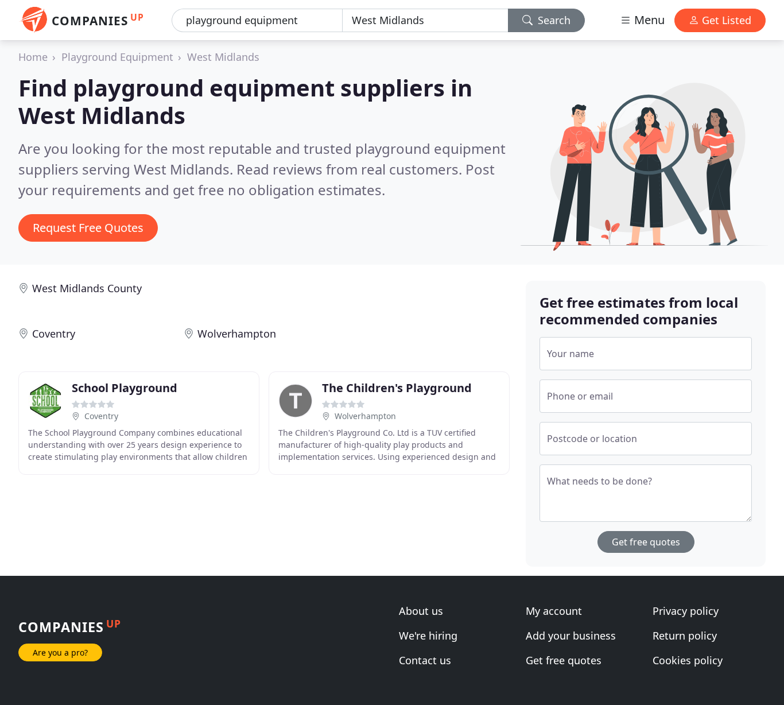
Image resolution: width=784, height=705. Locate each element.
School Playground (124, 388)
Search (552, 20)
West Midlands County (87, 288)
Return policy (685, 635)
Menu (648, 20)
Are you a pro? (60, 652)
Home (33, 57)
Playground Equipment (117, 57)
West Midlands (223, 57)
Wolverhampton (236, 333)
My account (554, 611)
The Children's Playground (397, 388)
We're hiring (428, 635)
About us (421, 611)
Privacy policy (686, 611)
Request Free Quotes (88, 227)
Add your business (571, 635)
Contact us (425, 660)
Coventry (53, 333)
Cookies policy (688, 660)
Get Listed (725, 20)
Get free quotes (646, 542)
